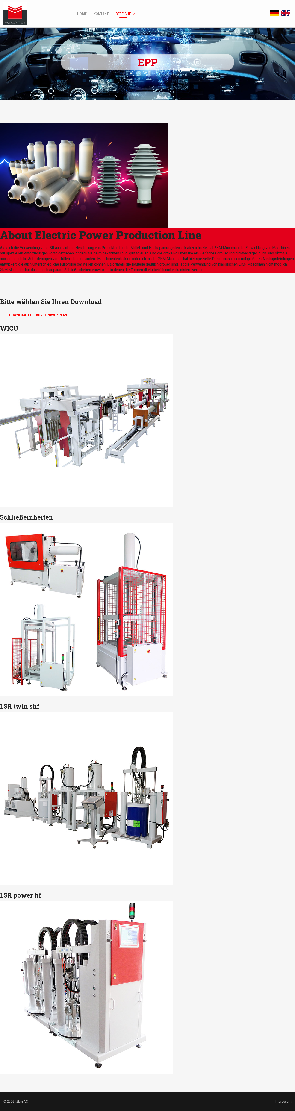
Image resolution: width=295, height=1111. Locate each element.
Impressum (283, 1101)
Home (82, 14)
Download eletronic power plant (39, 315)
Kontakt (101, 14)
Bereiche (123, 14)
